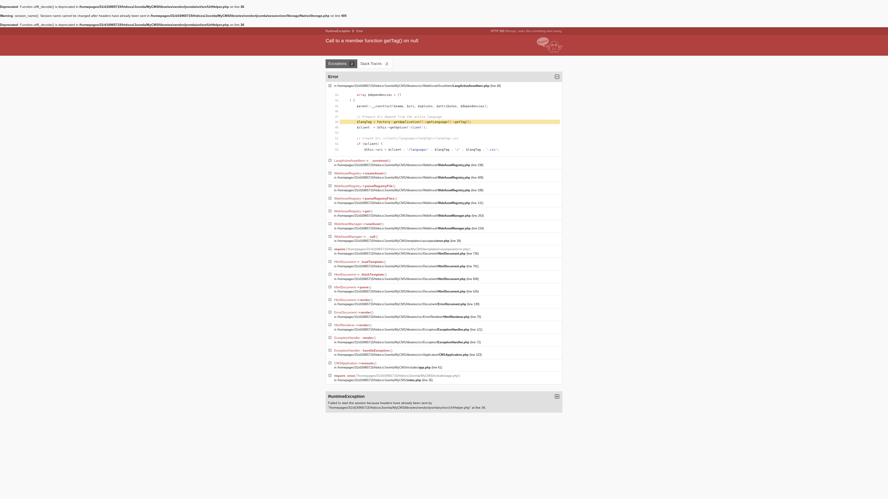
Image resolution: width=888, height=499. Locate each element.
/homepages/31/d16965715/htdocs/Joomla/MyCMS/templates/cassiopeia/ (393, 241)
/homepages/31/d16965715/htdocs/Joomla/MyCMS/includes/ (384, 367)
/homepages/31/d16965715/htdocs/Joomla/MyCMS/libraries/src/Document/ (401, 253)
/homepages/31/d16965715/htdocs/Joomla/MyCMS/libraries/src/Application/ (403, 354)
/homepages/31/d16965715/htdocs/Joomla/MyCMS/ (379, 380)
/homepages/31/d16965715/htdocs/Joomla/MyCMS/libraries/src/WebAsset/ (403, 165)
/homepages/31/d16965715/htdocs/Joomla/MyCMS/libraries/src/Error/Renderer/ (403, 317)
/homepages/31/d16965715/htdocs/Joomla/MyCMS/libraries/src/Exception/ (403, 329)
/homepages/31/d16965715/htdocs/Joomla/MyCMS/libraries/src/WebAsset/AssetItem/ (413, 86)
